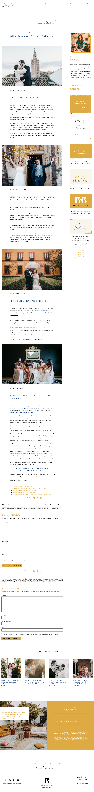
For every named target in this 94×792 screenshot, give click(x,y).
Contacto (90, 4)
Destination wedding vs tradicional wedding (25, 492)
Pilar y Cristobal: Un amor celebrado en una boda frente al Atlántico (58, 683)
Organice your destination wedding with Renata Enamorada (29, 488)
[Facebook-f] (71, 89)
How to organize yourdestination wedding (24, 490)
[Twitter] (78, 89)
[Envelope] (18, 780)
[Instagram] (73, 89)
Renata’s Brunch (79, 4)
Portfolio (53, 4)
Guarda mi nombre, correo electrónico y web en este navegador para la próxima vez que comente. (32, 560)
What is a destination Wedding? (21, 484)
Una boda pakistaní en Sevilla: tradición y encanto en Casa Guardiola (81, 683)
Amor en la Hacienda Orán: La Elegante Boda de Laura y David (34, 682)
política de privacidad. (74, 721)
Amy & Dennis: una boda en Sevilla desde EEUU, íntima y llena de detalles (10, 683)
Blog (60, 4)
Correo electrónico (8, 548)
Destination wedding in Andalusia (22, 486)
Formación (68, 4)
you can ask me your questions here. (31, 477)
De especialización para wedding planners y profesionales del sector (80, 238)
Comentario (6, 522)
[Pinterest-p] (75, 89)
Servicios (45, 4)
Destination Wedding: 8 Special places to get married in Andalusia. (31, 494)
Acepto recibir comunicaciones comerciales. (68, 724)
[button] (34, 497)
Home (31, 4)
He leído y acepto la (68, 721)
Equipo (37, 4)
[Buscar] (90, 138)
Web (3, 554)
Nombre (5, 541)
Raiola (28, 507)
